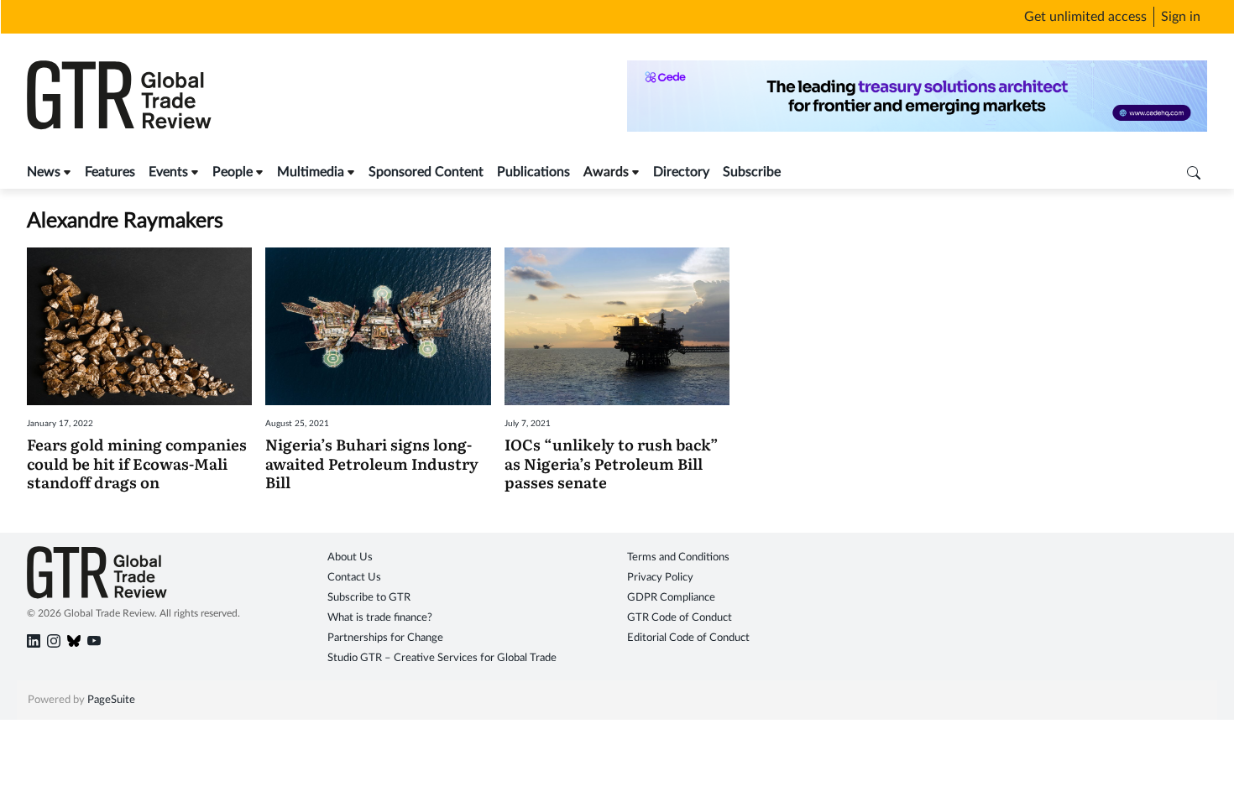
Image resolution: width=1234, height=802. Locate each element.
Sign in (1180, 16)
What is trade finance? (379, 617)
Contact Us (354, 577)
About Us (350, 557)
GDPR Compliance (671, 597)
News (43, 172)
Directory (681, 172)
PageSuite (111, 700)
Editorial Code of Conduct (688, 638)
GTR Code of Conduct (679, 617)
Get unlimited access (1085, 16)
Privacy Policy (660, 577)
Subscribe (752, 172)
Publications (533, 172)
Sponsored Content (426, 172)
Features (110, 172)
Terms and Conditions (678, 557)
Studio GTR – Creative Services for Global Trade (442, 658)
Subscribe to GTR (368, 597)
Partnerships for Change (385, 638)
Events (168, 172)
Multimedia (310, 172)
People (232, 172)
